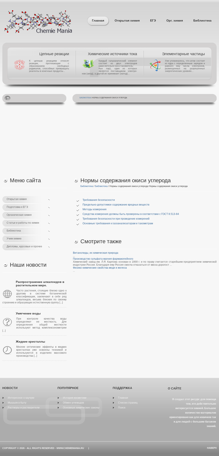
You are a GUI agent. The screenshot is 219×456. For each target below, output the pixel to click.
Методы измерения (95, 209)
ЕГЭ (153, 20)
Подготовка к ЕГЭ (17, 207)
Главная (98, 20)
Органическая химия (19, 214)
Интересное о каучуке (21, 397)
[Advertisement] (109, 141)
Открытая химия (127, 20)
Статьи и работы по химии (23, 222)
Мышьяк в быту (17, 402)
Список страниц (128, 402)
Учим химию (14, 238)
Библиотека (202, 20)
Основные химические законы (81, 407)
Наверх (212, 448)
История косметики (74, 397)
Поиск (121, 407)
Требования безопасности (99, 199)
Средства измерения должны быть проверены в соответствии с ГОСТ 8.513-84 (131, 214)
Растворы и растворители (24, 407)
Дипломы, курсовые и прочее (24, 246)
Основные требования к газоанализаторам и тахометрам (118, 223)
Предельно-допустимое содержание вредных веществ (116, 204)
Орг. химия (174, 20)
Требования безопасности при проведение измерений (116, 218)
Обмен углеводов (73, 402)
